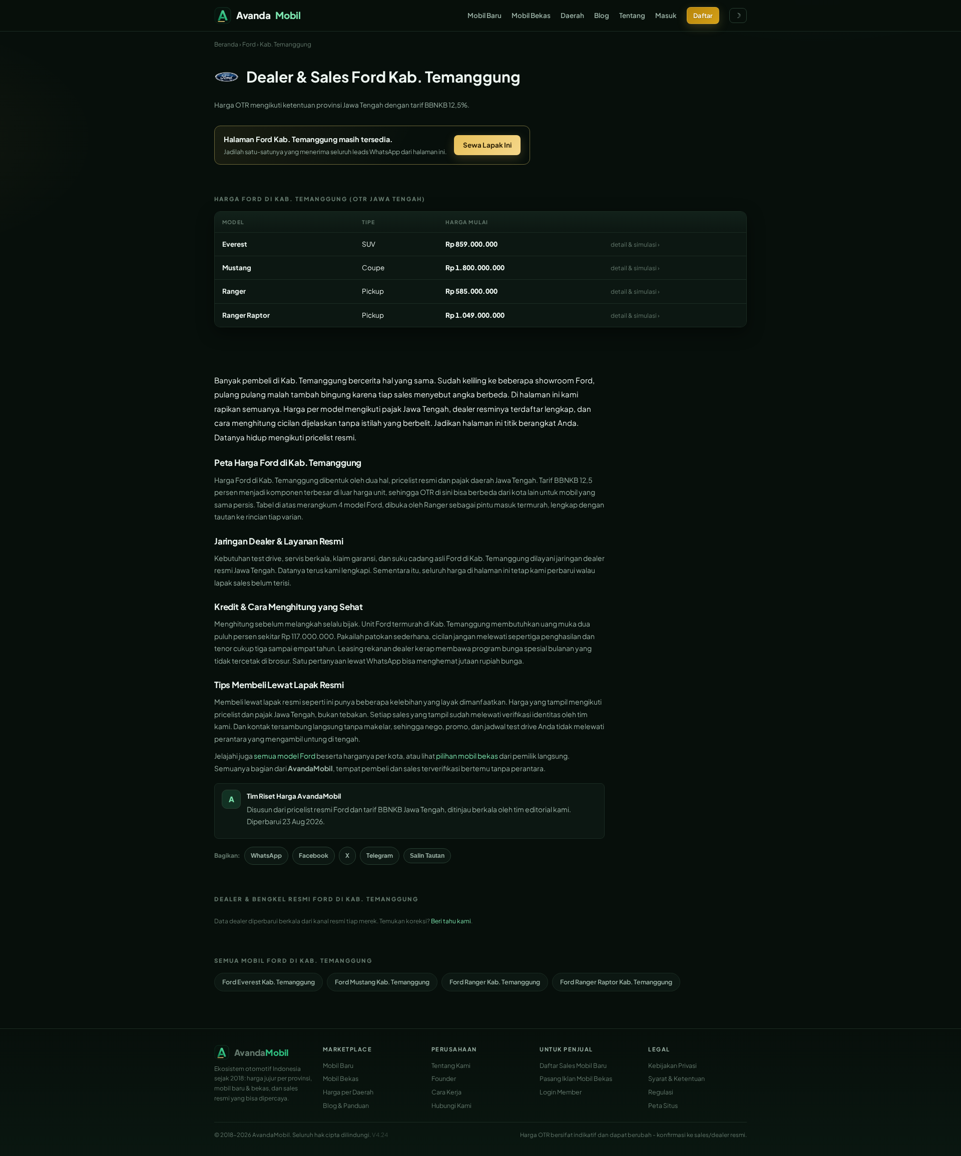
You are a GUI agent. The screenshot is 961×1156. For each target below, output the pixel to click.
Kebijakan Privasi (672, 1065)
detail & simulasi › (635, 244)
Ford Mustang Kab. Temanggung (382, 982)
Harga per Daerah (348, 1092)
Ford (249, 44)
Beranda (226, 44)
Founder (443, 1078)
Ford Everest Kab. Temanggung (268, 982)
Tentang (632, 15)
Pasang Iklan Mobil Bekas (576, 1078)
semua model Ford (284, 755)
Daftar (703, 16)
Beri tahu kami (451, 921)
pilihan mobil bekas (467, 755)
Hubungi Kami (451, 1105)
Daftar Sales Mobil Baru (573, 1065)
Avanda (268, 15)
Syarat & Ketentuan (676, 1078)
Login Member (561, 1092)
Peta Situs (663, 1105)
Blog (601, 15)
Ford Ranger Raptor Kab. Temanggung (616, 982)
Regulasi (660, 1092)
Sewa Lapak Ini (487, 145)
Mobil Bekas (531, 15)
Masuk (666, 15)
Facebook (313, 855)
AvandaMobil (319, 796)
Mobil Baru (484, 15)
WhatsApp (266, 855)
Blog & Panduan (346, 1105)
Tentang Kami (450, 1065)
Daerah (572, 15)
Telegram (379, 855)
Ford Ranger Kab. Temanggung (494, 982)
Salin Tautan (427, 855)
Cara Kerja (446, 1092)
